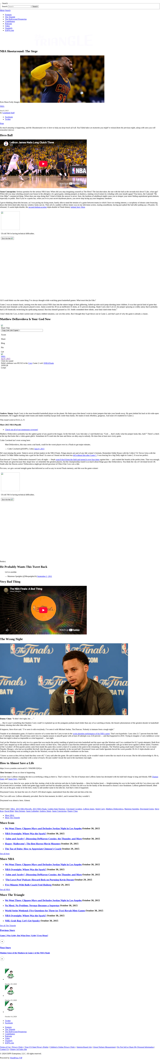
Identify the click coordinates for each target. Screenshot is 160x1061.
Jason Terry (12, 779)
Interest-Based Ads (84, 1047)
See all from (5, 854)
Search (4, 6)
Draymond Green (147, 809)
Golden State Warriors (56, 809)
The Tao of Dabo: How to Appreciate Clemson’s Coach (33, 848)
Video (7, 26)
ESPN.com (9, 30)
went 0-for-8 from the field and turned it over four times (78, 459)
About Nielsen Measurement (104, 1047)
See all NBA (5, 889)
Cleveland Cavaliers (74, 809)
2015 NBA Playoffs (24, 809)
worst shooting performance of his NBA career (91, 734)
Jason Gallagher (32, 811)
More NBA (9, 815)
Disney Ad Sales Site (18, 1049)
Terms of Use (5, 1047)
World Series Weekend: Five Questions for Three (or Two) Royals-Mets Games (45, 910)
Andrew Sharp (45, 811)
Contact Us (4, 1049)
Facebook (9, 117)
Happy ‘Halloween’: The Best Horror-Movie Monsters (33, 843)
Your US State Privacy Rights (36, 1047)
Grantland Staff (8, 113)
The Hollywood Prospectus (16, 19)
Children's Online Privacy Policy (63, 1047)
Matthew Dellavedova (114, 809)
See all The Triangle (8, 926)
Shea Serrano (20, 811)
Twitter (8, 119)
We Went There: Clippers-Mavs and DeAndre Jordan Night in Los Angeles (43, 828)
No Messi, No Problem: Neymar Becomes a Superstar (32, 905)
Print (2, 123)
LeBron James (88, 809)
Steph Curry (100, 809)
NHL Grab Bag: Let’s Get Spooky (23, 920)
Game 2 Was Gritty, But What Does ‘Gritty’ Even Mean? (24, 935)
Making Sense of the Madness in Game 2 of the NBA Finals (25, 953)
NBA (2, 106)
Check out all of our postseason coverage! (21, 430)
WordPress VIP (16, 1058)
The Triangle (10, 17)
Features (8, 15)
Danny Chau (73, 811)
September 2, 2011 (44, 576)
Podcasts (8, 24)
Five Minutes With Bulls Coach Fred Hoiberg (28, 885)
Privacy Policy (18, 1047)
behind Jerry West (78, 207)
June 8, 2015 (39, 449)
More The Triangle (12, 818)
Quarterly (8, 28)
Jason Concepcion (59, 811)
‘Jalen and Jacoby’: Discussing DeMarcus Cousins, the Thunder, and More (43, 838)
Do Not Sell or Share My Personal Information (135, 1047)
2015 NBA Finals (40, 809)
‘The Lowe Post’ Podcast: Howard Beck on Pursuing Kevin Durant (39, 879)
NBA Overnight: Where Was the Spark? (26, 833)
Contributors (10, 21)
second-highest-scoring (37, 207)
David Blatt (9, 811)
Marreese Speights (131, 809)
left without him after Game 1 (84, 455)
